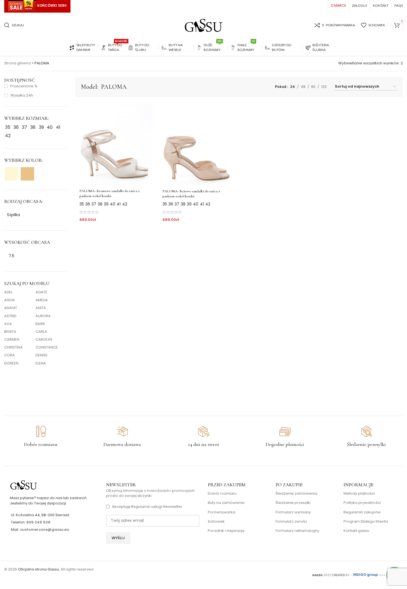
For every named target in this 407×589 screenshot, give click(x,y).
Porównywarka (221, 512)
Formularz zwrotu (291, 521)
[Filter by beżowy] (27, 174)
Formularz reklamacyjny (297, 530)
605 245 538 (38, 522)
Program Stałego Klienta (366, 521)
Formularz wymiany (293, 512)
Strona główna (17, 63)
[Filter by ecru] (11, 174)
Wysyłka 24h (21, 95)
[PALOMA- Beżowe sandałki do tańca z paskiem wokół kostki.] (197, 143)
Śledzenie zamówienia (296, 493)
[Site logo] (203, 25)
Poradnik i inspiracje (226, 530)
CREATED (339, 575)
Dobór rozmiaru (222, 493)
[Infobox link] (40, 437)
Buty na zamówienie (226, 502)
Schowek (216, 521)
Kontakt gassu (356, 530)
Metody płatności (359, 493)
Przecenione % (23, 86)
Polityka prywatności (362, 502)
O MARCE (338, 5)
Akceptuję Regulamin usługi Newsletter (147, 506)
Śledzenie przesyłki (293, 502)
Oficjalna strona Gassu (38, 569)
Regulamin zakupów (362, 512)
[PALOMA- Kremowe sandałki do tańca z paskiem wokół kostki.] (114, 143)
